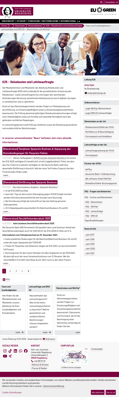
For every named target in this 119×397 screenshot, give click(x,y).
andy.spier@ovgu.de (97, 93)
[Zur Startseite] (16, 12)
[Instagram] (5, 350)
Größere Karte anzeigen (71, 367)
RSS (8, 279)
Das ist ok (110, 392)
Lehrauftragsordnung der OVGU (99, 150)
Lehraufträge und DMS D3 (12, 29)
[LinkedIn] (15, 350)
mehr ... (6, 175)
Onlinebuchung (108, 174)
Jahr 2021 (89, 253)
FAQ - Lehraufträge (94, 211)
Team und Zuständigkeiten (97, 25)
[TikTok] (10, 350)
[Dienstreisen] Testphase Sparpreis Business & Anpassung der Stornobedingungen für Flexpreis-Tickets (37, 151)
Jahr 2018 (89, 239)
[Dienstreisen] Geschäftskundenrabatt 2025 (26, 218)
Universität (8, 21)
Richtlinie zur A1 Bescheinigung (99, 132)
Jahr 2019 (89, 244)
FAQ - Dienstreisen (93, 202)
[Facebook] (25, 350)
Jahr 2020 (90, 248)
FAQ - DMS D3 (91, 216)
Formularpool (91, 155)
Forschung (34, 21)
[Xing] (10, 356)
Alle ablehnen (98, 392)
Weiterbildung (50, 21)
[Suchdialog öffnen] (101, 2)
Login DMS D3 (91, 113)
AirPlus (88, 169)
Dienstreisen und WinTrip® (38, 29)
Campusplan (97, 349)
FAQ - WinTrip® (92, 206)
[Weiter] (28, 271)
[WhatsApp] (20, 350)
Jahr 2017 (89, 234)
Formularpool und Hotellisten (98, 136)
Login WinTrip (91, 108)
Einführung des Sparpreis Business (50, 158)
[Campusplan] (74, 364)
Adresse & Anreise (40, 364)
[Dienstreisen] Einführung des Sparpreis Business (30, 182)
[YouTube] (5, 356)
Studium (21, 21)
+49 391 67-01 (39, 361)
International (68, 21)
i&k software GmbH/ (98, 178)
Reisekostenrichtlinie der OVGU (99, 127)
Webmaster (50, 339)
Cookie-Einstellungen (12, 392)
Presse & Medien (39, 368)
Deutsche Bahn (92, 174)
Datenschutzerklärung (53, 386)
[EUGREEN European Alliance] (105, 15)
